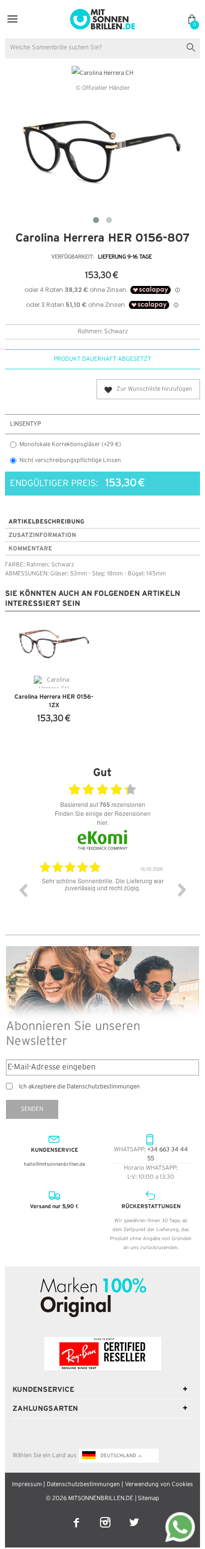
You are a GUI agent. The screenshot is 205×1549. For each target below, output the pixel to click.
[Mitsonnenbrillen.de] (102, 13)
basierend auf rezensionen (102, 804)
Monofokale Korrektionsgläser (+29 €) (70, 444)
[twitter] (134, 1516)
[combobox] (102, 48)
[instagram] (106, 1516)
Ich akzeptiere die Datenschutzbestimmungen (79, 1086)
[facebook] (77, 1516)
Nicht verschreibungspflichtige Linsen (70, 460)
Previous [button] (22, 890)
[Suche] (193, 46)
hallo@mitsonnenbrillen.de (54, 1164)
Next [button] (182, 890)
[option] (107, 897)
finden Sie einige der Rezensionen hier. (103, 817)
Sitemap (148, 1498)
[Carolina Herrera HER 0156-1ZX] (54, 644)
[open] (12, 19)
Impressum (27, 1484)
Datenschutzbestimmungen (83, 1484)
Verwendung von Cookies (159, 1484)
